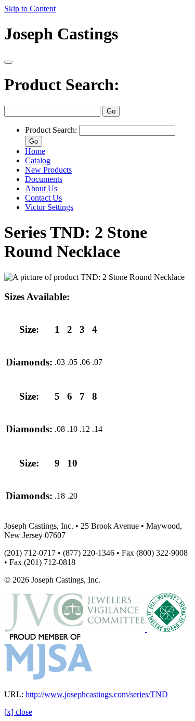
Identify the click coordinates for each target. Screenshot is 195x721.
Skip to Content (30, 8)
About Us (41, 188)
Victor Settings (49, 207)
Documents (43, 179)
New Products (48, 169)
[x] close (18, 712)
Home (35, 151)
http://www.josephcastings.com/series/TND (96, 694)
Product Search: (62, 84)
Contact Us (43, 197)
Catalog (37, 160)
